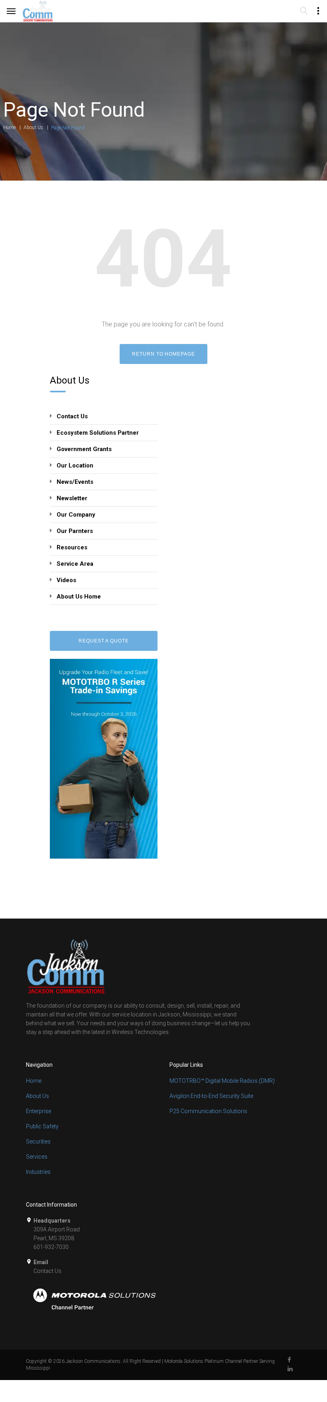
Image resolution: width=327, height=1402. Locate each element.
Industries (38, 1172)
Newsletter (72, 498)
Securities (38, 1141)
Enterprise (38, 1111)
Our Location (75, 465)
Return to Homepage (163, 354)
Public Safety (42, 1126)
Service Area (75, 563)
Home (9, 127)
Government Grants (84, 449)
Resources (72, 547)
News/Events (75, 481)
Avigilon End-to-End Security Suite (211, 1096)
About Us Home (79, 596)
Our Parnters (75, 531)
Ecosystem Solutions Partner (98, 432)
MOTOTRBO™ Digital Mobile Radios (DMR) (222, 1081)
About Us (33, 127)
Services (36, 1156)
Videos (66, 580)
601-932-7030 (51, 1247)
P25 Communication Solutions (208, 1111)
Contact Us (72, 416)
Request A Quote (104, 641)
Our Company (76, 514)
